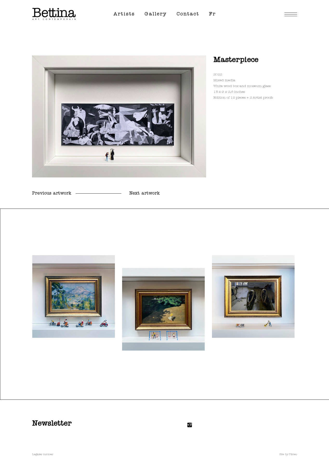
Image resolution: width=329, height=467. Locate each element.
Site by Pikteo (288, 454)
